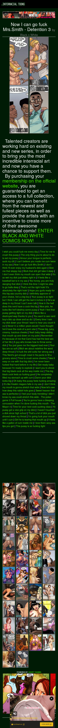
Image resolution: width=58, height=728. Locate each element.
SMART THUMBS (34, 672)
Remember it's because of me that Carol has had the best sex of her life (27, 339)
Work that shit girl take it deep (38, 271)
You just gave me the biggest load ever (28, 345)
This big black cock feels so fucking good (27, 372)
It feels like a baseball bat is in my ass (26, 279)
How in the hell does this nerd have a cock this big (28, 305)
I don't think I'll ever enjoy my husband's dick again (26, 266)
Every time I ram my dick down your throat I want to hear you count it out (28, 322)
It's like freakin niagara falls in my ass (23, 384)
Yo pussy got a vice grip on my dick (28, 408)
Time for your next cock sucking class (32, 406)
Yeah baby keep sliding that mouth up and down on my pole (27, 334)
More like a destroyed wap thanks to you (24, 314)
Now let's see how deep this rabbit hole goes (28, 389)
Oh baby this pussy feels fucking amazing (34, 380)
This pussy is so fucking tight (30, 426)
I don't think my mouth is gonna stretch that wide (28, 385)
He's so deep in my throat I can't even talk (28, 301)
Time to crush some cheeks (32, 358)
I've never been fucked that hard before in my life (26, 363)
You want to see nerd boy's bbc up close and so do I (28, 317)
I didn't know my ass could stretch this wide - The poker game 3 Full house (28, 397)
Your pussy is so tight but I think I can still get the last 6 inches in (27, 298)
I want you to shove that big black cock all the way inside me (28, 369)
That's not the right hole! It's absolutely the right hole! (25, 289)
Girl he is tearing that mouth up (30, 419)
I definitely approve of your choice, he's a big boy (26, 295)
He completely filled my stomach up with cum (27, 376)
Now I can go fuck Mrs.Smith (28, 264)
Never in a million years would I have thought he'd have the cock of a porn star (27, 327)
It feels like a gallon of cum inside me (28, 421)
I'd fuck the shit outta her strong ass (34, 351)
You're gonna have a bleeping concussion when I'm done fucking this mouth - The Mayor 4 (28, 403)
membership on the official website (29, 183)
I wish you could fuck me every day (20, 251)
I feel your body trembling (34, 393)
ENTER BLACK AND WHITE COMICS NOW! (27, 235)
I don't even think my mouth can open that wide (26, 274)
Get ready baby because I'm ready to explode (28, 366)
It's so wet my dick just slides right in (28, 276)
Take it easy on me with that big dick (28, 359)
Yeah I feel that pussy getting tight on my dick (28, 311)
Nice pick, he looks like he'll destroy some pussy (27, 308)
